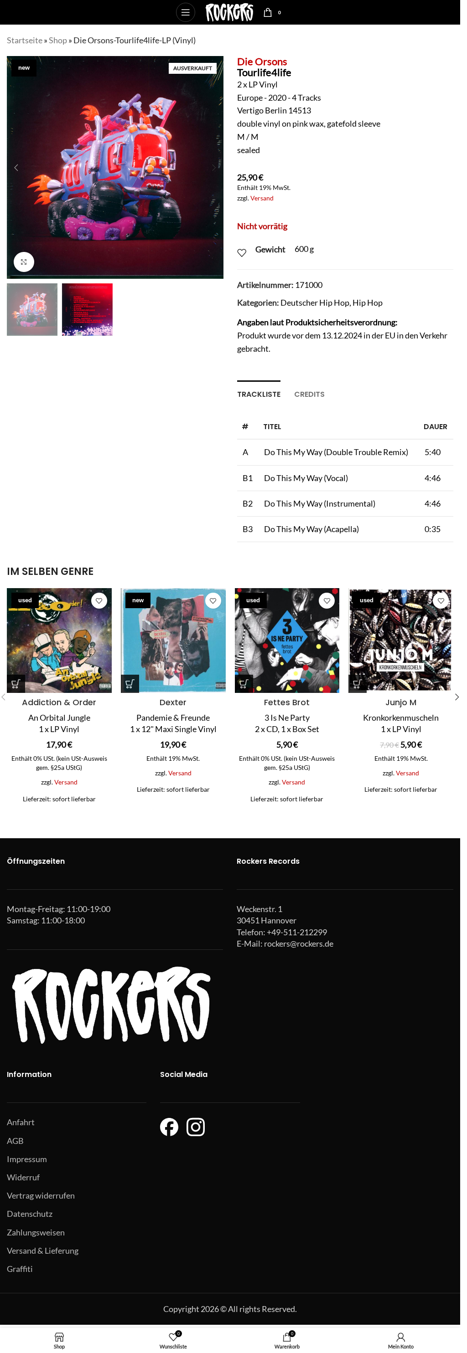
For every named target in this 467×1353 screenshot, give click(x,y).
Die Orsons (262, 61)
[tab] (258, 393)
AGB (15, 1141)
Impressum (27, 1159)
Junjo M (400, 702)
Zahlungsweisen (36, 1232)
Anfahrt (21, 1122)
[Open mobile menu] (185, 12)
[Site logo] (229, 11)
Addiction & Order (59, 702)
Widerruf (23, 1177)
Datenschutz (29, 1214)
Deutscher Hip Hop (314, 302)
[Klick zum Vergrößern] (24, 262)
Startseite (24, 40)
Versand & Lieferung (42, 1250)
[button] (16, 168)
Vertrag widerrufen (41, 1195)
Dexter (173, 702)
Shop (58, 40)
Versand (262, 198)
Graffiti (20, 1269)
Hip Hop (368, 302)
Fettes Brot (287, 702)
